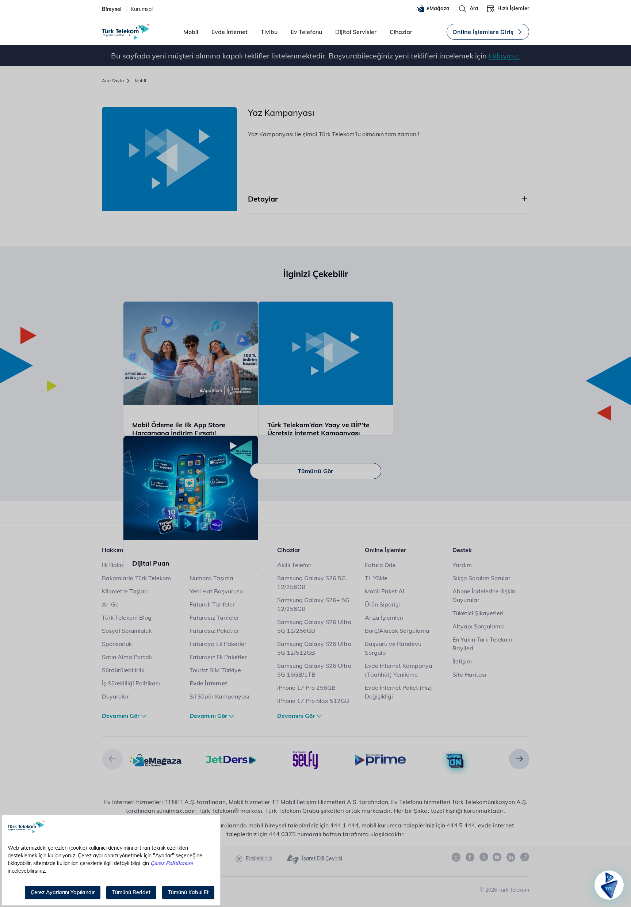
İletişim (462, 661)
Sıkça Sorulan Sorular (481, 578)
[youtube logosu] (497, 857)
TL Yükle (376, 578)
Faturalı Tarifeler (212, 604)
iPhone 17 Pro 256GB (306, 687)
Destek (462, 550)
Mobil (190, 31)
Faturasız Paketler (214, 630)
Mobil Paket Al (384, 591)
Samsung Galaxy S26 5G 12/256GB (311, 582)
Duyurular (115, 696)
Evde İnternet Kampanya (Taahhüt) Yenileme (398, 670)
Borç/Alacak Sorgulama (397, 630)
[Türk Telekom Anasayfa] (125, 32)
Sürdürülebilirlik (123, 670)
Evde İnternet (229, 31)
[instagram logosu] (456, 857)
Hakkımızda (118, 550)
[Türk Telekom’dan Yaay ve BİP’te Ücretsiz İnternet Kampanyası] (326, 354)
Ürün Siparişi (382, 604)
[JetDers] (230, 759)
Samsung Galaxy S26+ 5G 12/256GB (313, 604)
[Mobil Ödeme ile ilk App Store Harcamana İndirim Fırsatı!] (191, 354)
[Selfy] (305, 759)
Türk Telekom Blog (127, 617)
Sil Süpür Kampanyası (219, 696)
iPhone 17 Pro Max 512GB (313, 700)
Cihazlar (401, 31)
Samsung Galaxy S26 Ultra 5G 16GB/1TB (314, 670)
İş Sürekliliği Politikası (131, 683)
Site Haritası (469, 674)
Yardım (462, 565)
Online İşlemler (385, 550)
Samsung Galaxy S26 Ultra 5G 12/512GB (314, 648)
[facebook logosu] (470, 857)
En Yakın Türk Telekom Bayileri (482, 644)
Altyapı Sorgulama (478, 626)
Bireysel (112, 9)
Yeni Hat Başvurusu (216, 591)
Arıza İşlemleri (384, 617)
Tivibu (269, 31)
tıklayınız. (504, 55)
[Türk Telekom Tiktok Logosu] (524, 857)
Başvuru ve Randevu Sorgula (393, 648)
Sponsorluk (117, 643)
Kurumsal (142, 9)
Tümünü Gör (315, 471)
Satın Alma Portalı (127, 657)
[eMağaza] (155, 759)
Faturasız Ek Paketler (218, 657)
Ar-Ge (110, 604)
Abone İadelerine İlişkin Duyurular (483, 596)
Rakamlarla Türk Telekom (136, 578)
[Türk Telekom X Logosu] (483, 857)
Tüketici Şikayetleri (478, 613)
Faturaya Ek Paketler (218, 643)
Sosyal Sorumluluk (127, 630)
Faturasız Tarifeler (214, 617)
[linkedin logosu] (511, 857)
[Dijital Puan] (191, 488)
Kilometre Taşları (125, 591)
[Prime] (380, 759)
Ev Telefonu (306, 31)
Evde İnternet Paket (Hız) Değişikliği (398, 692)
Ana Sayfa (113, 80)
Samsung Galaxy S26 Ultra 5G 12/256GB (314, 626)
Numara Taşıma (211, 578)
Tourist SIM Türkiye (215, 670)
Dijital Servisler (355, 31)
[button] (112, 759)
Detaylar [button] (263, 198)
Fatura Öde (380, 565)
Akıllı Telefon (294, 565)
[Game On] (455, 761)
